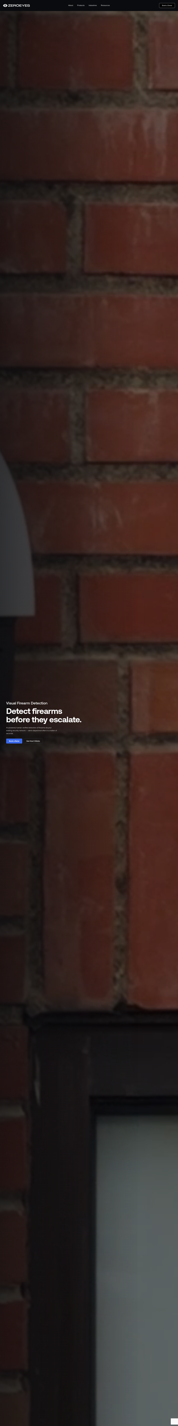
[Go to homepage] (16, 5)
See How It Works (33, 741)
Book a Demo (167, 5)
